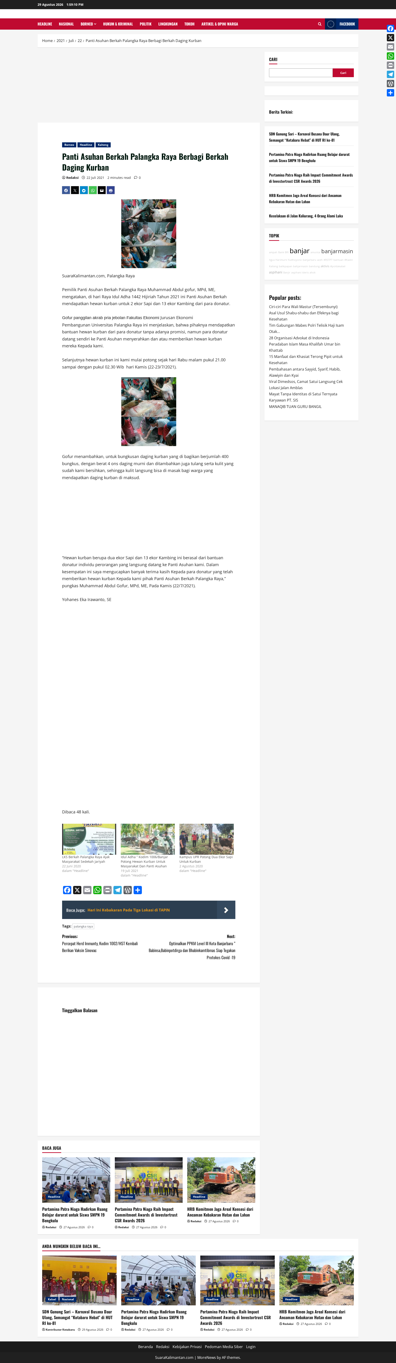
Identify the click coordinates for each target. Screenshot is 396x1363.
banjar (300, 250)
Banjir (286, 272)
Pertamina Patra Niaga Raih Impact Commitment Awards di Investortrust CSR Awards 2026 (146, 1214)
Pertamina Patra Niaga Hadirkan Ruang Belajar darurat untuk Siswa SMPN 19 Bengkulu (74, 1214)
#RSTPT (328, 259)
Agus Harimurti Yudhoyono (285, 259)
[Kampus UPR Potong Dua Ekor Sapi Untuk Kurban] (206, 839)
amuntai (315, 252)
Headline (45, 24)
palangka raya (83, 926)
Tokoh (189, 24)
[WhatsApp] (390, 56)
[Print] (390, 65)
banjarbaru (309, 259)
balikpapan (285, 266)
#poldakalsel (337, 266)
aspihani (275, 272)
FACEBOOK (347, 24)
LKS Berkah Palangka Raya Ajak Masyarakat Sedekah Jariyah (86, 859)
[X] (390, 37)
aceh (320, 259)
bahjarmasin (300, 266)
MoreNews (206, 1357)
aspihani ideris (300, 272)
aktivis (325, 266)
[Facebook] (390, 28)
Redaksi (72, 177)
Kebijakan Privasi (187, 1346)
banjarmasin (337, 251)
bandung (314, 266)
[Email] (390, 46)
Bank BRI (283, 252)
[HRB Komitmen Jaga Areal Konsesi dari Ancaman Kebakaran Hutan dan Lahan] (221, 1180)
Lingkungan (168, 24)
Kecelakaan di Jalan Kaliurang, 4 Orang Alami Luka (306, 216)
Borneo (87, 24)
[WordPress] (390, 83)
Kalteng (103, 145)
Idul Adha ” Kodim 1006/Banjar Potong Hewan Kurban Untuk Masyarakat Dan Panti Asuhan (144, 861)
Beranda (145, 1346)
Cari (273, 59)
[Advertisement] (149, 86)
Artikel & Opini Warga (219, 24)
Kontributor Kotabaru (60, 1330)
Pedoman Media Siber (224, 1346)
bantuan (338, 259)
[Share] (390, 92)
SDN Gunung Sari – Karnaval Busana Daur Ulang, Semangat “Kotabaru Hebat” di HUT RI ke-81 (77, 1317)
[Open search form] (320, 24)
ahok (313, 272)
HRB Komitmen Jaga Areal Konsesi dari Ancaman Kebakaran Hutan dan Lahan (220, 1212)
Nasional (66, 24)
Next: (192, 946)
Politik (145, 24)
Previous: (100, 943)
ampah (273, 252)
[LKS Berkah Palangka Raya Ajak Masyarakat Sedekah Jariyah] (89, 839)
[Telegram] (390, 74)
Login (251, 1346)
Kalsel (52, 1299)
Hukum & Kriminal (118, 24)
